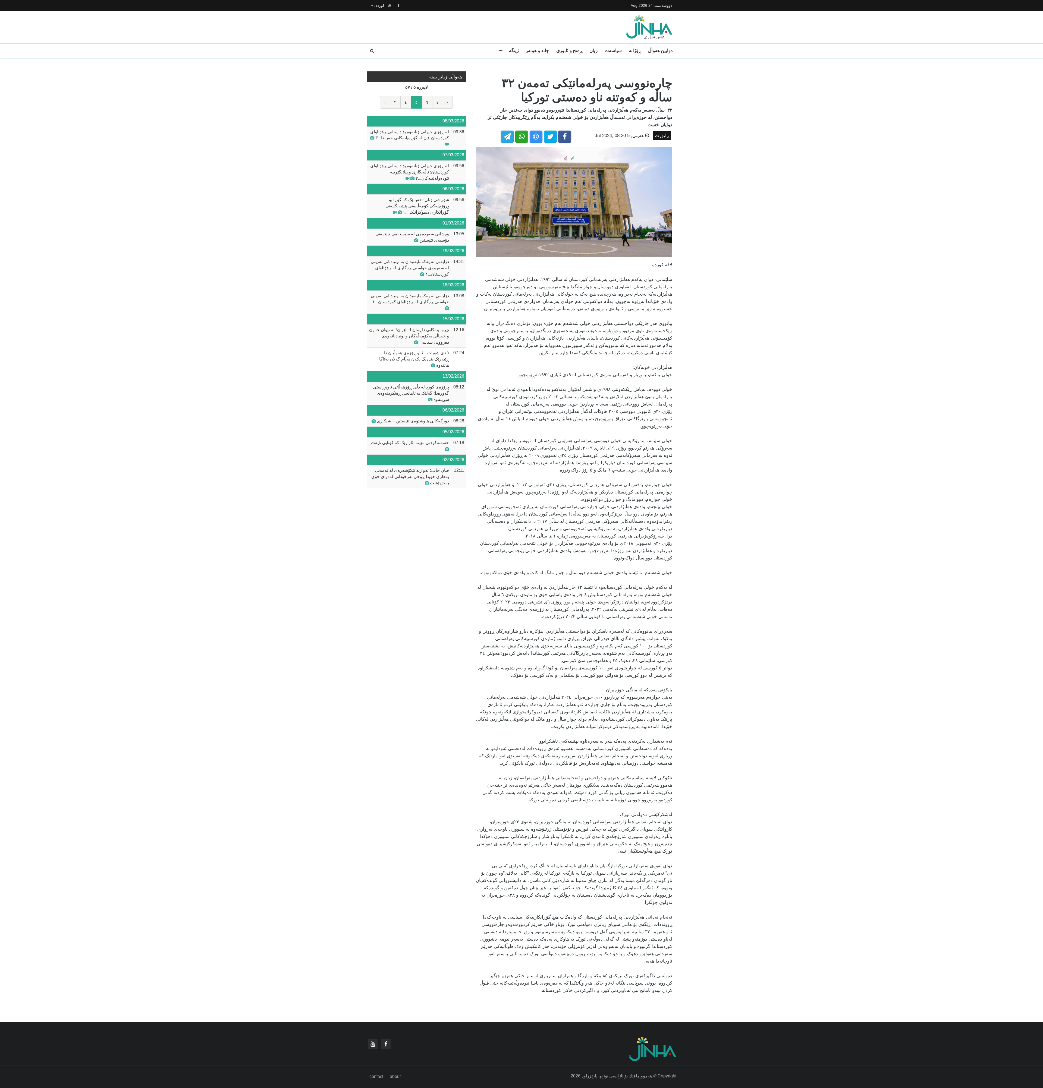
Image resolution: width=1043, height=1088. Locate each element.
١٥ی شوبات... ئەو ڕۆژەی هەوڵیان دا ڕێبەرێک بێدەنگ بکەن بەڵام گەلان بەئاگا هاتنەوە (414, 359)
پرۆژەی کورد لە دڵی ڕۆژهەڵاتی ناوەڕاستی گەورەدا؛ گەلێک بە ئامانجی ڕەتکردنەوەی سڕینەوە (411, 393)
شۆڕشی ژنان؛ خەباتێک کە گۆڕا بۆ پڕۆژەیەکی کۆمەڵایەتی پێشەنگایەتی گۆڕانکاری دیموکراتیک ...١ (417, 205)
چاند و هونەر (537, 50)
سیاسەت (613, 50)
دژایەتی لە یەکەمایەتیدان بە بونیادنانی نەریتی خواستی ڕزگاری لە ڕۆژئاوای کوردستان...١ (410, 298)
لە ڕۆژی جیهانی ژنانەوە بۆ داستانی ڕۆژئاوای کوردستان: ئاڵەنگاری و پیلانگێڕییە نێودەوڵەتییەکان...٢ (409, 172)
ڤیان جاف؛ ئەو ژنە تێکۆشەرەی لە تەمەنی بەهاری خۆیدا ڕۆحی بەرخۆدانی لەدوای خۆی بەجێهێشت (410, 476)
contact (376, 1076)
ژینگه (514, 50)
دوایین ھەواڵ (660, 50)
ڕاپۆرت (662, 135)
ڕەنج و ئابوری (569, 50)
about (395, 1076)
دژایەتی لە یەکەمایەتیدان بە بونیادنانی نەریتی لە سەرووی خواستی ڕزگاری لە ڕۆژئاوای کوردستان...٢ (410, 267)
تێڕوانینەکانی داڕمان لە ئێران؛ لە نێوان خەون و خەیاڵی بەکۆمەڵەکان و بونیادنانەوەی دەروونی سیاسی (409, 335)
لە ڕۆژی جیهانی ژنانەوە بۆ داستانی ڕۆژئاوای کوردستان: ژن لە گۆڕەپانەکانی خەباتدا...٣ (409, 134)
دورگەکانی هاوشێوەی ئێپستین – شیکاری (412, 421)
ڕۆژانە (635, 50)
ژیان (593, 50)
